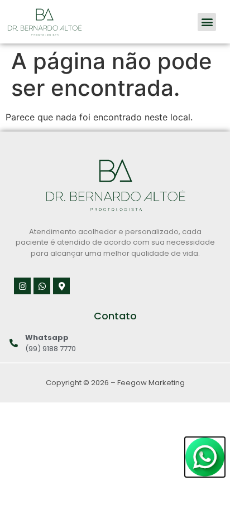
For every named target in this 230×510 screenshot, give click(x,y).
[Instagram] (22, 286)
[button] (207, 22)
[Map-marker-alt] (61, 286)
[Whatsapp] (41, 286)
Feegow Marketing (151, 382)
